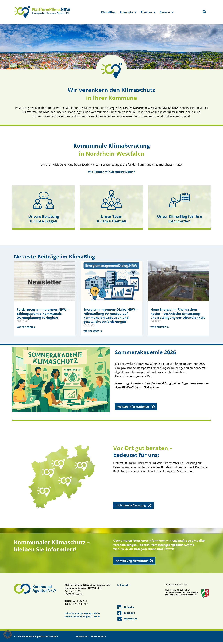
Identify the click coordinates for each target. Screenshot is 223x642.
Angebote (126, 12)
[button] (7, 634)
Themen (146, 12)
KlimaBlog (108, 12)
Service (165, 12)
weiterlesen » (26, 327)
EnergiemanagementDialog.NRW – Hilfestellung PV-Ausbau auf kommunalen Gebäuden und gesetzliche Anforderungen (110, 315)
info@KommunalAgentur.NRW (82, 613)
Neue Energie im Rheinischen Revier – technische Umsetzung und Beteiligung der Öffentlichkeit (177, 313)
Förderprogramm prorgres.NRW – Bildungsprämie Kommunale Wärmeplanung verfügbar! (43, 313)
